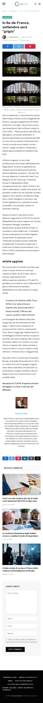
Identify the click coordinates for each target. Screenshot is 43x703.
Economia (7, 17)
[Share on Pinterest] (30, 46)
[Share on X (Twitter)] (19, 46)
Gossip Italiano (17, 696)
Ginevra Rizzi (14, 37)
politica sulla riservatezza (20, 684)
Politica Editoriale (23, 681)
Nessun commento (11, 40)
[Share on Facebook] (7, 46)
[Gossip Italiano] (21, 4)
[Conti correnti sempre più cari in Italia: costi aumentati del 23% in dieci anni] (21, 484)
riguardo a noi (10, 677)
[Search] (39, 4)
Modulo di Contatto (28, 677)
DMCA (10, 681)
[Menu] (3, 4)
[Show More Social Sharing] (38, 46)
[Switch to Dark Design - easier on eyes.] (35, 4)
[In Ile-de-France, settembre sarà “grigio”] (21, 64)
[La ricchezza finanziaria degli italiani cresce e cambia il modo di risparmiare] (21, 519)
